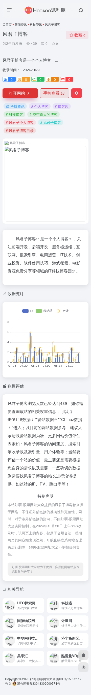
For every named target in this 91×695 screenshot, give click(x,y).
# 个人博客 (39, 106)
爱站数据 (46, 419)
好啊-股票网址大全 (42, 679)
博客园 (66, 271)
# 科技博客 (14, 114)
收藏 (79, 35)
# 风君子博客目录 (20, 130)
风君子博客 (26, 238)
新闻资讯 (21, 24)
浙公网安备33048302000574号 (38, 683)
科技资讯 (36, 24)
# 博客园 (62, 106)
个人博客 (60, 238)
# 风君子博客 (50, 122)
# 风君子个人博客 (20, 122)
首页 (9, 24)
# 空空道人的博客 (43, 114)
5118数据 (21, 419)
